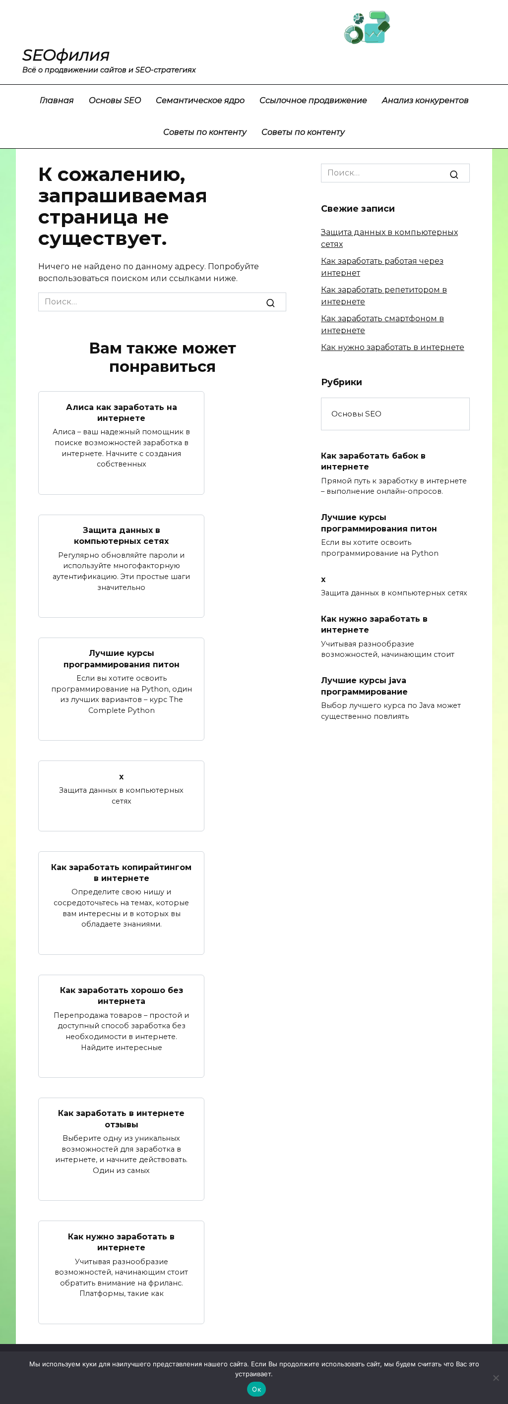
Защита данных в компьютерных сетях (121, 536)
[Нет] (496, 1378)
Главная (57, 100)
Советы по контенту (205, 132)
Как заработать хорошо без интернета (121, 996)
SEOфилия (66, 54)
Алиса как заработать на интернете (121, 412)
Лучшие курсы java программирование (364, 686)
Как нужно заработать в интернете (121, 1241)
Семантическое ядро (200, 100)
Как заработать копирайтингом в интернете (121, 872)
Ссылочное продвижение (313, 100)
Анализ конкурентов (425, 100)
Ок (256, 1389)
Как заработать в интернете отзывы (121, 1119)
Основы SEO (115, 100)
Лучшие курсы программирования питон (122, 658)
